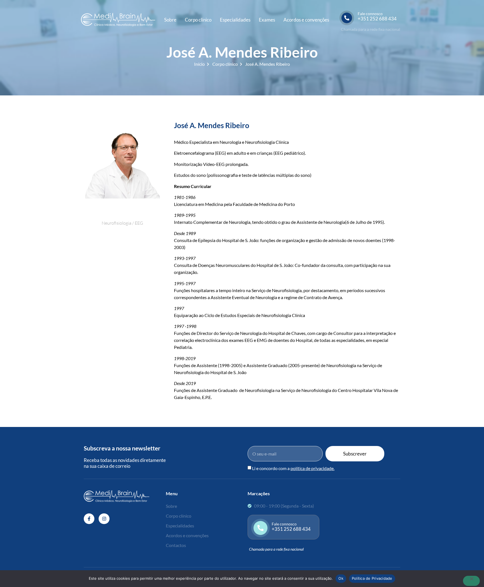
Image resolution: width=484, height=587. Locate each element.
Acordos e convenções (306, 20)
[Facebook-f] (89, 518)
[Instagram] (104, 518)
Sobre (170, 20)
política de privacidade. (312, 468)
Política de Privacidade (372, 578)
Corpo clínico (198, 20)
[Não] (471, 581)
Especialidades (235, 20)
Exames (267, 20)
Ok (340, 578)
